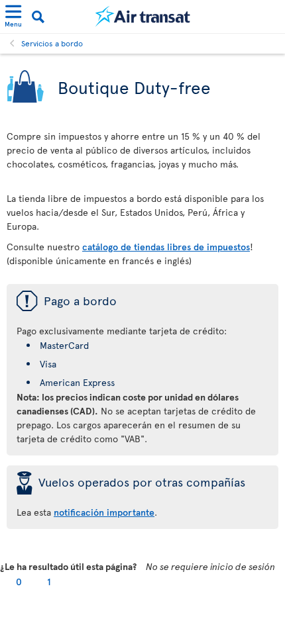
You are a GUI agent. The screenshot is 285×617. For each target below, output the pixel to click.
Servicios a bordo (52, 43)
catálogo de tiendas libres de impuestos (166, 246)
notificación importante (104, 512)
